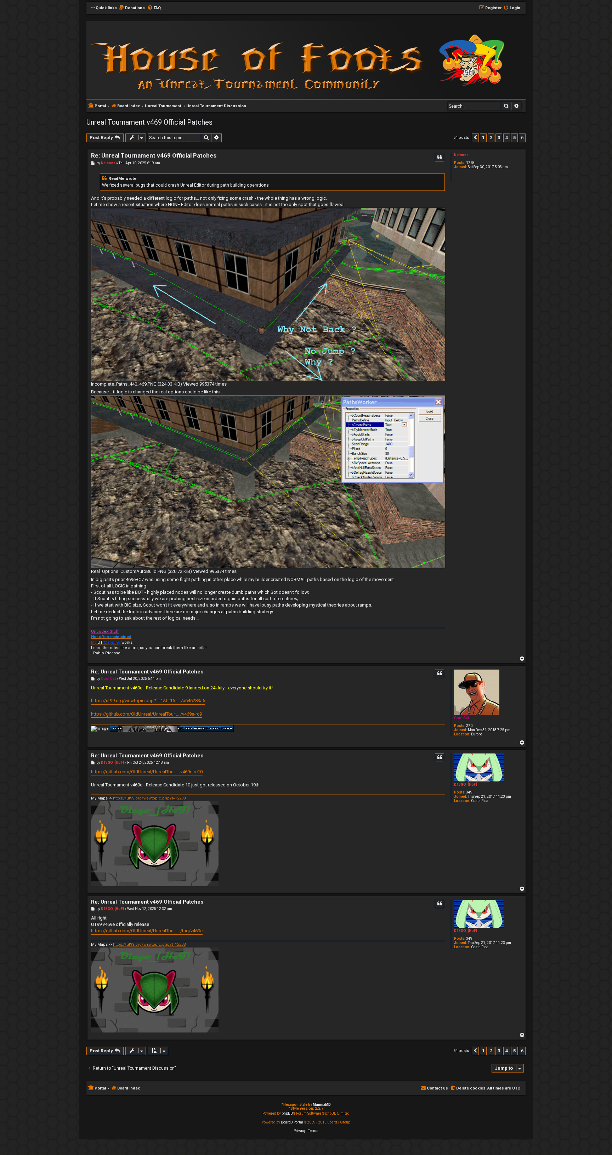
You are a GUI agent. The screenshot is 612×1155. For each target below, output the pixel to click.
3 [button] (499, 137)
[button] (475, 137)
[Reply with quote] (439, 157)
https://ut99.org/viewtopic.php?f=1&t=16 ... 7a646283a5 (148, 700)
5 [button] (514, 137)
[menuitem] (132, 8)
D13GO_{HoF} (465, 784)
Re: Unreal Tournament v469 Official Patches (153, 155)
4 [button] (506, 137)
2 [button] (491, 137)
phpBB (287, 1113)
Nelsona (461, 155)
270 (469, 726)
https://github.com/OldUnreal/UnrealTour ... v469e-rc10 (147, 771)
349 (469, 792)
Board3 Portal (292, 1122)
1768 (470, 163)
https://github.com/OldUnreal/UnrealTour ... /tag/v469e (147, 930)
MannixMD (322, 1104)
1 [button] (483, 137)
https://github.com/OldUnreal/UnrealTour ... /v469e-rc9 (146, 714)
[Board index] (182, 60)
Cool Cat (461, 718)
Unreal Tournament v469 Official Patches (149, 122)
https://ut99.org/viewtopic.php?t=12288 (149, 798)
